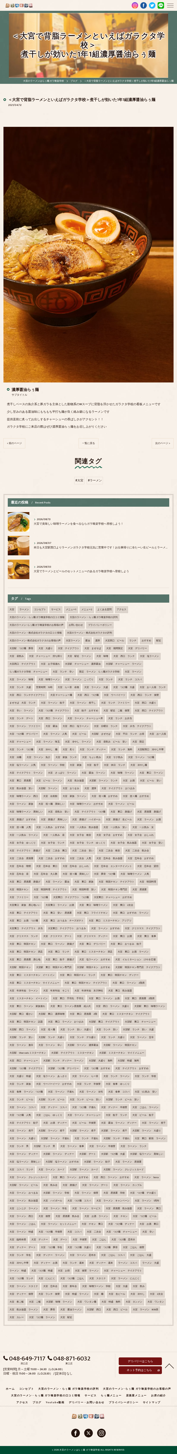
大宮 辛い (148, 1232)
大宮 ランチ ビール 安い (85, 1100)
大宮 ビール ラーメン (49, 781)
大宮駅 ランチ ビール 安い (122, 1100)
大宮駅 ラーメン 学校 (56, 1193)
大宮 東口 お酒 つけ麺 (23, 921)
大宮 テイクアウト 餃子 (23, 1123)
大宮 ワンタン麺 (86, 1302)
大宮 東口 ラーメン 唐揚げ (57, 944)
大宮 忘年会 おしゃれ (76, 866)
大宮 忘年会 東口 (46, 866)
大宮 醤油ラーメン (71, 1310)
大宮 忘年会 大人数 (45, 874)
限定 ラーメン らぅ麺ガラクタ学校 (99, 672)
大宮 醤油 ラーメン (93, 773)
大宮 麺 (98, 1294)
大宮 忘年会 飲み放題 (109, 858)
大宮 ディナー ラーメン (50, 1255)
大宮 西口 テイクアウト (149, 711)
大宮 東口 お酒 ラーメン (133, 952)
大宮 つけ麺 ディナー (121, 1224)
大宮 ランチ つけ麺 (21, 750)
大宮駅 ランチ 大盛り (51, 1037)
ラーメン (24, 610)
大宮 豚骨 (49, 1310)
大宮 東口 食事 (146, 936)
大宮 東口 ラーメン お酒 (104, 998)
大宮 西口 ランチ (124, 656)
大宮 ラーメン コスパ (22, 1107)
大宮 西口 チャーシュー (23, 1061)
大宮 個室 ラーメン (87, 1271)
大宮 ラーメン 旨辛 (142, 1037)
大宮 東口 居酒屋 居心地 (24, 960)
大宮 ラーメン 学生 (55, 1208)
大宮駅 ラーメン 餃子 (97, 1162)
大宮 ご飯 (35, 1302)
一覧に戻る (88, 443)
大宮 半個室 (80, 1240)
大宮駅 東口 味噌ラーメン (149, 1006)
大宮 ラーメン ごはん (22, 1224)
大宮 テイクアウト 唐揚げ (24, 851)
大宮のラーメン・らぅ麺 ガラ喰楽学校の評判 (94, 617)
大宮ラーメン (73, 641)
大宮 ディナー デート (22, 1247)
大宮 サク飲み (114, 757)
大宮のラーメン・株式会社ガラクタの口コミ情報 (35, 633)
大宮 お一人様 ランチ (153, 687)
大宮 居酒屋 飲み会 (67, 1216)
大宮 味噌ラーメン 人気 (134, 874)
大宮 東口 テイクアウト (23, 913)
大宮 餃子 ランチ (116, 1115)
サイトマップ (152, 1402)
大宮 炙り (68, 750)
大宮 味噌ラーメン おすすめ (86, 804)
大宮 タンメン (134, 1302)
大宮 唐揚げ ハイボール (86, 820)
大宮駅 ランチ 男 (44, 1146)
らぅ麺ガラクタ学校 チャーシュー (28, 672)
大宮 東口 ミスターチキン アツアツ (110, 921)
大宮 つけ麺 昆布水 (123, 1240)
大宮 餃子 (93, 765)
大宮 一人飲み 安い (115, 827)
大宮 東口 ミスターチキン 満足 (93, 952)
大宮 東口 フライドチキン (92, 913)
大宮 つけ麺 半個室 (50, 1232)
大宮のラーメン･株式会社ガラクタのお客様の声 (35, 641)
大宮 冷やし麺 (138, 765)
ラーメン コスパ (127, 1263)
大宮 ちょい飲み (91, 757)
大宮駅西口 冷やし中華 (150, 750)
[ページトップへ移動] (169, 1365)
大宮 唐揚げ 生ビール (119, 820)
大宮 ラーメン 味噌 (21, 680)
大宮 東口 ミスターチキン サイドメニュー (34, 983)
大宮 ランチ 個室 (49, 1294)
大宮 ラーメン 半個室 (102, 1146)
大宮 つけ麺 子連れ (84, 1107)
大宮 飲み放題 (75, 781)
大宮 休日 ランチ (114, 765)
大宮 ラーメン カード (51, 1170)
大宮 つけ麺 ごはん (72, 1278)
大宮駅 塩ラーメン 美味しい (146, 1154)
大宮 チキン (120, 1216)
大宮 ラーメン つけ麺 (141, 757)
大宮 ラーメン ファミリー (24, 726)
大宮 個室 (44, 1216)
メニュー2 (86, 610)
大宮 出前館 (50, 796)
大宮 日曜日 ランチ (106, 726)
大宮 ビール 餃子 (143, 1115)
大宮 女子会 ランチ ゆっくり (87, 843)
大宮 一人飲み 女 (143, 827)
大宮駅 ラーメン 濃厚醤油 (82, 1045)
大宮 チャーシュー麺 (61, 695)
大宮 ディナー (39, 1240)
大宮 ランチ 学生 (20, 1255)
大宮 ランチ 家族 (20, 1084)
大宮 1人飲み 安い (146, 1092)
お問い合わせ (76, 625)
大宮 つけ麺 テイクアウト (53, 711)
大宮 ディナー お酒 (45, 1263)
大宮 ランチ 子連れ (86, 1138)
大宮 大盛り (45, 648)
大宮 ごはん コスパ (113, 1255)
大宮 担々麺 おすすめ (136, 796)
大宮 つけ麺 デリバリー (23, 734)
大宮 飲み (139, 1286)
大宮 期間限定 (114, 648)
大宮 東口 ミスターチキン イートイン (32, 975)
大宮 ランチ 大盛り (113, 1037)
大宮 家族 (76, 765)
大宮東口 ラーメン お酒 (60, 905)
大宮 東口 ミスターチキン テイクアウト (126, 1014)
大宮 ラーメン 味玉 (48, 742)
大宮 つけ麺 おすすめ (97, 1068)
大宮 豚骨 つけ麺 (104, 874)
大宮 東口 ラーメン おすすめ (70, 1177)
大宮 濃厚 (90, 788)
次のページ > (162, 443)
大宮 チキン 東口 (92, 1224)
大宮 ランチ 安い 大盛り (75, 1030)
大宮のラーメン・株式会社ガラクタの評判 (89, 633)
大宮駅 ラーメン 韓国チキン (120, 1045)
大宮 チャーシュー (20, 742)
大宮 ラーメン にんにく (125, 1278)
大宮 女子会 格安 (80, 835)
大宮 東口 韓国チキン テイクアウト (86, 983)
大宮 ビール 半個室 (84, 1123)
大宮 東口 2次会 (123, 905)
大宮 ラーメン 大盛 (96, 687)
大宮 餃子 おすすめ (86, 711)
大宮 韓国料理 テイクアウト (50, 890)
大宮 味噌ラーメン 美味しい (26, 812)
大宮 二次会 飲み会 (137, 851)
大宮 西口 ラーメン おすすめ (111, 1177)
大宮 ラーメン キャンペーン (113, 1201)
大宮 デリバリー (137, 648)
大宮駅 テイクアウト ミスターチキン (72, 1053)
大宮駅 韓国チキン (20, 967)
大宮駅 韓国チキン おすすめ (93, 967)
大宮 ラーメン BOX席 (145, 1310)
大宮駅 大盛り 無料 (100, 1061)
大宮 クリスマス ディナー (92, 936)
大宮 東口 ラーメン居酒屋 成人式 (70, 1006)
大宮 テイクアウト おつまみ (118, 788)
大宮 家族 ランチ (66, 757)
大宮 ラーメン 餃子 (53, 703)
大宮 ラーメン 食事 (72, 1146)
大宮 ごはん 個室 (133, 1247)
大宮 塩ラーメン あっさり (51, 1076)
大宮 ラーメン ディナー (23, 1154)
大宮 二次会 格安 (109, 851)
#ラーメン (95, 480)
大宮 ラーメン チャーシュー (84, 1115)
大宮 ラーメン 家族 (21, 804)
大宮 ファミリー (18, 897)
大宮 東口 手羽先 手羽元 (68, 998)
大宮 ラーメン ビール (121, 804)
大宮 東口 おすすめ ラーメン (131, 913)
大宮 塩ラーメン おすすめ (94, 960)
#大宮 (79, 480)
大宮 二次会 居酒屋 (21, 858)
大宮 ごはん (99, 1240)
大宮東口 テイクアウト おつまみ (67, 928)
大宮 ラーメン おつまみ (23, 1193)
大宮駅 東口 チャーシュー (140, 1022)
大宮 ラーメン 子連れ (61, 1092)
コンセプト (40, 610)
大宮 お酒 (129, 781)
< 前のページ (14, 443)
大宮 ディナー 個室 (21, 1294)
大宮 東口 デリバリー (92, 944)
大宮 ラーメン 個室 (86, 1193)
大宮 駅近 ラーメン (79, 656)
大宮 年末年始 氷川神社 (88, 991)
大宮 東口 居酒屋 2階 (83, 1014)
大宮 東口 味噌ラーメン (93, 905)
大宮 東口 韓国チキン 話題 (26, 1022)
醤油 (87, 641)
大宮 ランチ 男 (18, 1146)
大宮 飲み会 (50, 1185)
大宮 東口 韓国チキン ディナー (120, 975)
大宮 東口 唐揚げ (121, 812)
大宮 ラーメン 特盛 (21, 1232)
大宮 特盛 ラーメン (77, 1294)
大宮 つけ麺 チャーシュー (121, 1232)
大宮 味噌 (102, 656)
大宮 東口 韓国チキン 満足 (26, 952)
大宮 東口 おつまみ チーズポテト (63, 921)
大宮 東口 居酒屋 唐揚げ (24, 882)
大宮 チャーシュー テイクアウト (123, 1271)
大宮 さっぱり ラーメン (62, 773)
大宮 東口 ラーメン (151, 773)
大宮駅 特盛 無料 (128, 1061)
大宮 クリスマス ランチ (23, 936)
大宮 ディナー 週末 (101, 1263)
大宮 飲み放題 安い (21, 788)
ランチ (132, 641)
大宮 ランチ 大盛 (20, 687)
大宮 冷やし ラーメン (78, 742)
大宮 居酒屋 (139, 890)
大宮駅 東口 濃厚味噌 (51, 1014)
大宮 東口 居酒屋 (20, 781)
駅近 (158, 641)
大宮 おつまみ (71, 788)
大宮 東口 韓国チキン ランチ (77, 975)
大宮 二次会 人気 (80, 858)
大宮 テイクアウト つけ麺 (89, 812)
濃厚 (97, 641)
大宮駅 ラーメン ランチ (103, 781)
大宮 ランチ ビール (21, 1100)
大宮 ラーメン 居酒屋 (128, 1162)
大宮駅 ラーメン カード (84, 1170)
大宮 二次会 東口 (56, 851)
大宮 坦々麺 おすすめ (105, 796)
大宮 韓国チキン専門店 (114, 890)
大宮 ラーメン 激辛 (21, 1045)
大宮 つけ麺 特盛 (42, 1271)
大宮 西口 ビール (117, 1310)
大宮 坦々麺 (48, 1030)
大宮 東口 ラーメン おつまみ (66, 1022)
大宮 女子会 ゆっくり (22, 843)
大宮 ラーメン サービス (86, 1208)
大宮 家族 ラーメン (74, 796)
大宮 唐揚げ (70, 1185)
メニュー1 (71, 610)
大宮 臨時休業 (17, 1240)
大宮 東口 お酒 (122, 936)
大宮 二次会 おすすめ (51, 858)
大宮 (11, 610)
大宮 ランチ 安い (107, 1030)
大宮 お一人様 (157, 734)
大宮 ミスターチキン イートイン (28, 998)
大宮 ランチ (106, 680)
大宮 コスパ (74, 1232)
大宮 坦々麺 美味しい (51, 804)
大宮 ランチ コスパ (130, 680)
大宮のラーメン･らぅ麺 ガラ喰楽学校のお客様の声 (36, 625)
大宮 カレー (16, 1317)
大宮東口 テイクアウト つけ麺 (71, 897)
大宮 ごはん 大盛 (140, 1255)
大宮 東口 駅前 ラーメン (150, 1138)
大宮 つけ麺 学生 (51, 1247)
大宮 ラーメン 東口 (149, 1208)
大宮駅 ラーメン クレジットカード (123, 1170)
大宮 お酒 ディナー (55, 1123)
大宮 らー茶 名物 (68, 687)
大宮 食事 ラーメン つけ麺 (26, 1092)
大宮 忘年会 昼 (18, 874)
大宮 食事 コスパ (119, 1092)
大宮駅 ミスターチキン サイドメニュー (121, 1053)
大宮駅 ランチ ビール (51, 1100)
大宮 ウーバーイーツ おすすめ (54, 1084)
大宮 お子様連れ (50, 664)
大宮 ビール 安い (150, 781)
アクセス (121, 610)
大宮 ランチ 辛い (63, 672)
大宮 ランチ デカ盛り (83, 1037)
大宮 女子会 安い (152, 843)
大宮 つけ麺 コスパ (79, 1201)
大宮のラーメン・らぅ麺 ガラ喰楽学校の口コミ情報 (37, 617)
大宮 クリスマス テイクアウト (142, 928)
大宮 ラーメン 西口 (21, 1216)
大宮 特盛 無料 (110, 1302)
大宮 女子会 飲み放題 (124, 843)
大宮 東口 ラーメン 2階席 (128, 983)
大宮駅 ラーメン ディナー (58, 1154)
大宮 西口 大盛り (145, 703)
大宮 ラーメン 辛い (50, 1045)
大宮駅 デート (87, 1154)
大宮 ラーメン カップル (127, 1185)
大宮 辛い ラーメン (21, 711)
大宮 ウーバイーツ (114, 695)
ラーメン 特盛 (17, 1271)
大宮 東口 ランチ (58, 952)
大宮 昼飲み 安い (58, 812)
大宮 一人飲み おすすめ (50, 827)
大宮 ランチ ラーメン (116, 1076)
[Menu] (170, 5)
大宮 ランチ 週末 (73, 1263)
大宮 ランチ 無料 (121, 750)
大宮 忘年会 (50, 1286)
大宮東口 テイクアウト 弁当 (26, 928)
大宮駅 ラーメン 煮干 (51, 1131)
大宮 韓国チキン (18, 890)
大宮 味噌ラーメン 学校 (96, 1286)
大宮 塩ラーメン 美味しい (24, 1162)
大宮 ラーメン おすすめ (105, 928)
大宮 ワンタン (155, 1302)
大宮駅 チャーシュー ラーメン (123, 664)
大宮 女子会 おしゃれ (141, 835)
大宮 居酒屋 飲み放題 (119, 1208)
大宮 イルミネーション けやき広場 (135, 960)
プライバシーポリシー (100, 625)
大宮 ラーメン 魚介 (38, 757)
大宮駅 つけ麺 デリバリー (63, 1068)
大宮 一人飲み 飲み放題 (84, 827)
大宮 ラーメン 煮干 (154, 1123)
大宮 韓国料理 (147, 882)
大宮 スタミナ (97, 1278)
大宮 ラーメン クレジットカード (28, 1177)
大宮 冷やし (137, 1294)
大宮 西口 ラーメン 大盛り (112, 1006)
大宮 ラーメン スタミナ (23, 1286)
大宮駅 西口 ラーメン (22, 1030)
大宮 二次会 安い (82, 851)
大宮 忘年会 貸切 (147, 866)
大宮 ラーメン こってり (79, 680)
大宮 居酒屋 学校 (114, 1193)
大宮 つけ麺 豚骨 (107, 1247)
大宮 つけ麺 (41, 897)
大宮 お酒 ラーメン (96, 1216)
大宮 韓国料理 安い (84, 890)
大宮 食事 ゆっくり (118, 1084)
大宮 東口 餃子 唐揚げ (60, 960)
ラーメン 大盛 (150, 1263)
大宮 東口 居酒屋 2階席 (140, 998)
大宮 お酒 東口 (148, 1224)
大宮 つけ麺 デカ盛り (143, 1193)
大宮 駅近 (66, 1317)
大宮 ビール (79, 734)
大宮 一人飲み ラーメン (23, 835)
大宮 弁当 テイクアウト (137, 726)
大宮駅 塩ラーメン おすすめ (62, 1162)
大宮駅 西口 (94, 1310)
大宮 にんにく (46, 1278)
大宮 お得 (64, 1271)
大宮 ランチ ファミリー (115, 703)
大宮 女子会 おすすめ (109, 835)
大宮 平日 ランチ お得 (130, 734)
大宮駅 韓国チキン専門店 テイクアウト (137, 967)
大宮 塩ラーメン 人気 (22, 765)
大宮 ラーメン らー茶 (85, 1076)
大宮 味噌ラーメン (49, 680)
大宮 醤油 (51, 726)
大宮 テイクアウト (68, 648)
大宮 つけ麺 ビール (144, 1216)
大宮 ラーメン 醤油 (57, 882)
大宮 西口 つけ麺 (88, 695)
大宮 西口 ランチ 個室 (144, 695)
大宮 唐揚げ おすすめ (22, 820)
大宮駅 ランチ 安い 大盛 (138, 1030)
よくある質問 (104, 610)
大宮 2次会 (156, 1294)
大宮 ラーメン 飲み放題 (23, 1201)
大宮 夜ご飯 (16, 1302)
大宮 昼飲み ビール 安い (111, 742)
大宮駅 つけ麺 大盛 (113, 1154)
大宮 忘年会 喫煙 (20, 866)
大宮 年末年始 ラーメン (23, 991)
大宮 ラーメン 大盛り (22, 1138)
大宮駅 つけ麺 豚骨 (21, 648)
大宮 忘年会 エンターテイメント (113, 866)
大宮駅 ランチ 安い (21, 1037)
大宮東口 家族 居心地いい (24, 905)
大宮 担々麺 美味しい (76, 874)
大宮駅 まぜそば (101, 734)
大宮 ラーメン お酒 (149, 820)
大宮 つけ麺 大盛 (123, 687)
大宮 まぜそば (92, 648)
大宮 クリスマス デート (57, 936)
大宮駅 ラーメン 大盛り (146, 1131)
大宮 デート (60, 1240)
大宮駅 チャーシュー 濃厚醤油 (83, 664)
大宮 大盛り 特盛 (20, 1076)
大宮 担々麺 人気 (20, 827)
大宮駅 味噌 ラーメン (59, 1302)
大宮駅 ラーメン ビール (23, 1185)
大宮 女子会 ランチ (53, 843)
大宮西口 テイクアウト (22, 664)
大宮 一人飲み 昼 (54, 835)
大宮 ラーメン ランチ (133, 1146)
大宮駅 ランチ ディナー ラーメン (63, 1061)
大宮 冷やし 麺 (47, 750)
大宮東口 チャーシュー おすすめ (113, 897)
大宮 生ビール (117, 1294)
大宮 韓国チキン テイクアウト (116, 882)
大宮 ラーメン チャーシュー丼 (85, 718)
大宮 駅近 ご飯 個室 (116, 711)
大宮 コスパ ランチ (21, 1170)
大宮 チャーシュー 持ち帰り (45, 656)
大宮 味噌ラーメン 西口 (23, 796)
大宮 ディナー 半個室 (114, 1107)
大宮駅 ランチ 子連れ (116, 1138)
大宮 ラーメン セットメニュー (58, 1224)
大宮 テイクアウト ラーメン (26, 773)
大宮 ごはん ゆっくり (49, 1115)
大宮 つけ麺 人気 (20, 1115)
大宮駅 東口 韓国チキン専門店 (54, 967)
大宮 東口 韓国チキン (22, 944)
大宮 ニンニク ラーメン (23, 1208)
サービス (56, 610)
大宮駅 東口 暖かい (21, 1014)
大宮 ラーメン (133, 672)
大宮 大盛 (122, 1286)
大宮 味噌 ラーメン (122, 773)
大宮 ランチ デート (21, 718)
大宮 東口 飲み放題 (120, 991)
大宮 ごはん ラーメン (145, 1107)
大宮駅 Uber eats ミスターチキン (27, 1053)
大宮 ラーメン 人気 (55, 734)
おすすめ (146, 641)
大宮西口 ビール (114, 641)
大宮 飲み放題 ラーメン (23, 1310)
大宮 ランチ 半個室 (89, 1084)
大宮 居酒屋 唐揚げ (149, 812)
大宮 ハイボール (52, 1201)
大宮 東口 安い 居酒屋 (57, 913)
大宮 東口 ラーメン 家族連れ (27, 1006)
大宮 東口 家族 (83, 882)
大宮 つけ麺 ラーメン (42, 1317)
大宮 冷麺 (15, 757)
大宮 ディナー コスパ (54, 1107)
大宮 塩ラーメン (149, 656)
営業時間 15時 (44, 687)
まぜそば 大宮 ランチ (22, 703)
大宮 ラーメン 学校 (53, 765)
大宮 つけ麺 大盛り (79, 1247)
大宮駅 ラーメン (47, 788)
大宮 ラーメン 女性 (91, 1092)
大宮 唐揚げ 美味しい (54, 820)
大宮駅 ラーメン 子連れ (55, 1138)
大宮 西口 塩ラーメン (76, 726)
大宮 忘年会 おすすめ (141, 858)
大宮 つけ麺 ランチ (21, 1278)
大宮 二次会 (94, 1232)
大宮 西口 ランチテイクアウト (27, 695)
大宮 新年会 (70, 1286)
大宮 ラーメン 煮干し (83, 703)
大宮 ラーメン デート (95, 1185)
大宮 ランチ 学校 (145, 1076)
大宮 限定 (138, 742)
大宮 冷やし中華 (18, 1263)
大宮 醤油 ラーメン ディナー (119, 1123)
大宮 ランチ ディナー (93, 750)
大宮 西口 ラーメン (50, 718)
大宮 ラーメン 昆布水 (83, 1255)
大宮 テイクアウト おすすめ (132, 1068)
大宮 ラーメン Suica (146, 1177)
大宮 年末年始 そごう (56, 991)
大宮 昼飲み (16, 656)
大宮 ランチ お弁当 (120, 718)
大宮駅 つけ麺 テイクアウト (26, 1068)
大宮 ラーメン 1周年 (147, 1201)
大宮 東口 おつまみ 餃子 (126, 944)
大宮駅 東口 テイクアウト (104, 1022)
